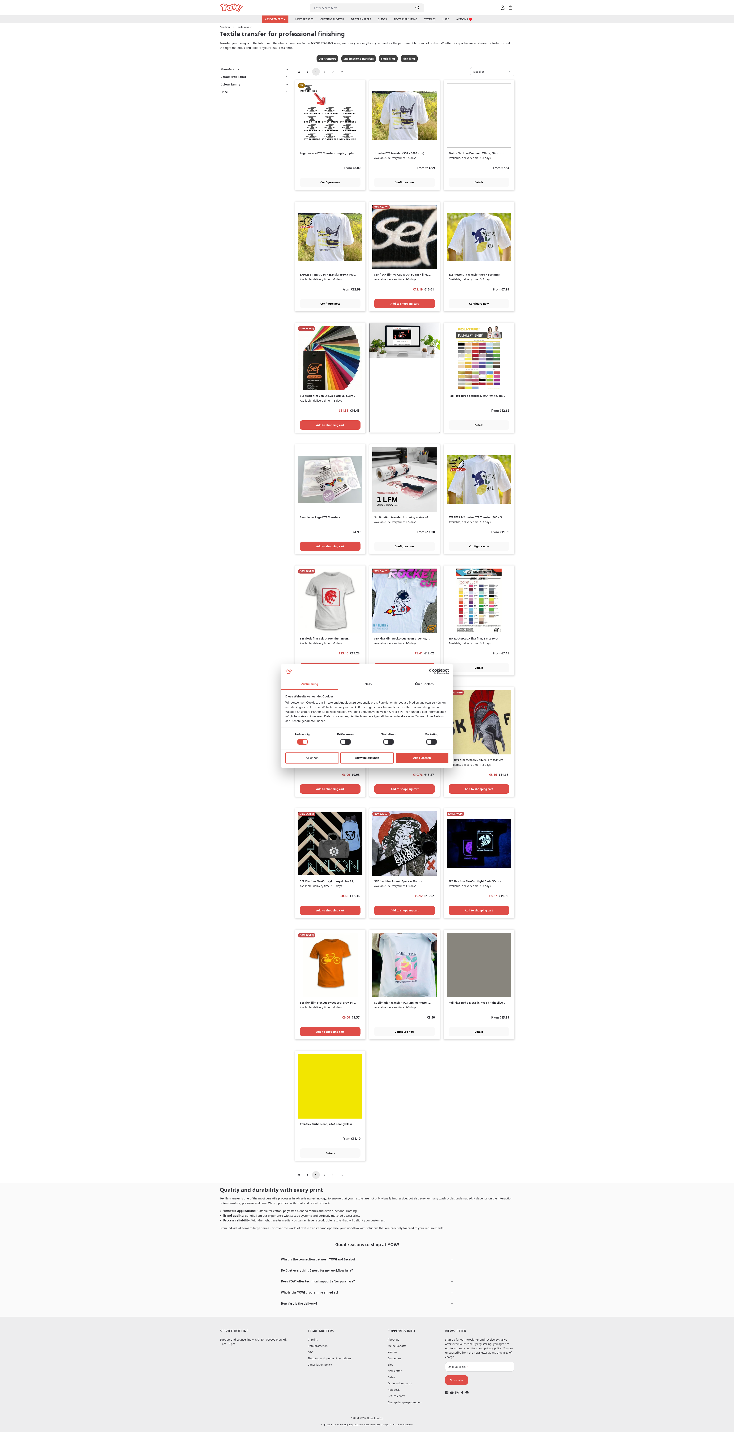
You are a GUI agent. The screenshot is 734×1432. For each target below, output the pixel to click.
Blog (390, 1364)
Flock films (388, 58)
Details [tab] (367, 684)
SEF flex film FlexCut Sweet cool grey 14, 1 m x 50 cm (328, 1003)
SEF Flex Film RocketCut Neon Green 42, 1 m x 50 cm (401, 638)
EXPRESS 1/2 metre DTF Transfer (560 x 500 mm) (477, 517)
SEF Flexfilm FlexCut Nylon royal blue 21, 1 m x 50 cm (328, 881)
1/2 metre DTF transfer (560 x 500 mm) (474, 274)
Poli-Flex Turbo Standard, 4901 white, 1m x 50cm (477, 396)
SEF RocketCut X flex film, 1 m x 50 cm (474, 638)
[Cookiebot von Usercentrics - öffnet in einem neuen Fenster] (432, 671)
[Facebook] (446, 1393)
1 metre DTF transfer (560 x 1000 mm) (399, 153)
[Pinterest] (467, 1393)
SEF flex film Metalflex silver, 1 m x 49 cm (476, 760)
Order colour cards (400, 1383)
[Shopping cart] (510, 7)
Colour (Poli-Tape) (233, 77)
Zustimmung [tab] (309, 684)
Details (478, 182)
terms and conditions (464, 1348)
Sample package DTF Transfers (320, 517)
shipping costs (351, 1424)
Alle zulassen (422, 757)
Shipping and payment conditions (329, 1358)
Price (224, 92)
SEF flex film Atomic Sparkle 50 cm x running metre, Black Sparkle (398, 881)
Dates (391, 1377)
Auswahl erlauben (367, 757)
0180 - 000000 (266, 1339)
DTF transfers (327, 58)
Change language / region (404, 1402)
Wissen (392, 1352)
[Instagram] (457, 1393)
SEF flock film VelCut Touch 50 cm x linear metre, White (402, 275)
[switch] (345, 742)
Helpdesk (393, 1389)
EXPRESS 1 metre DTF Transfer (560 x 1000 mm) (327, 275)
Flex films (409, 58)
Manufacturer (231, 69)
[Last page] (342, 72)
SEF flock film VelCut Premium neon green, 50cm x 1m (324, 638)
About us (393, 1339)
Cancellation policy (320, 1364)
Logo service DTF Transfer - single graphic (327, 153)
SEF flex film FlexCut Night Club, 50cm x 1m (475, 881)
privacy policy (493, 1348)
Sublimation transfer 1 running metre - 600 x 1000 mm (402, 517)
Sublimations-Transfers (358, 58)
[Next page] (333, 72)
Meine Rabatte (397, 1346)
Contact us (394, 1358)
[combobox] (360, 7)
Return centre (396, 1396)
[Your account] (503, 7)
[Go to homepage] (231, 7)
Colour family (230, 84)
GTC (310, 1352)
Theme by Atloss (375, 1418)
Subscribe (456, 1380)
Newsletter (395, 1371)
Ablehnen (312, 757)
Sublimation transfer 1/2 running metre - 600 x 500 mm (401, 1003)
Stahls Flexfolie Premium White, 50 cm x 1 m (476, 153)
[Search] (417, 7)
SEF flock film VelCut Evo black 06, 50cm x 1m (328, 396)
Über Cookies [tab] (424, 684)
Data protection (318, 1346)
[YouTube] (452, 1393)
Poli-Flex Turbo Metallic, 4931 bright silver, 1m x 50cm (476, 1003)
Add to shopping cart (405, 303)
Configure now (330, 182)
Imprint (312, 1339)
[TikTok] (462, 1393)
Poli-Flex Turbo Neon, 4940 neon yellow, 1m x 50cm (326, 1124)
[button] (367, 1259)
